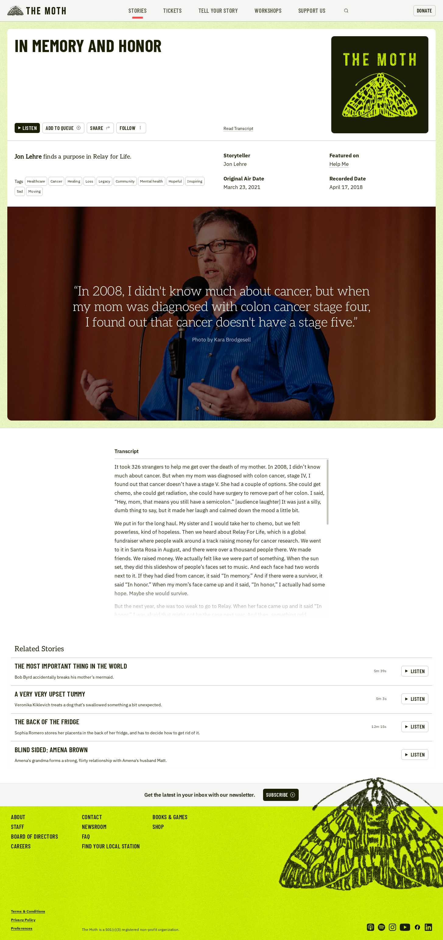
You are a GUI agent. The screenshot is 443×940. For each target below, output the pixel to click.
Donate (424, 10)
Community (125, 181)
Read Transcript (238, 128)
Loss (89, 181)
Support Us (311, 10)
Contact (92, 816)
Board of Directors (34, 836)
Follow (127, 128)
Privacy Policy (23, 919)
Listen (30, 128)
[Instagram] (392, 927)
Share (96, 128)
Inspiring (194, 181)
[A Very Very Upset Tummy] (221, 699)
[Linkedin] (428, 927)
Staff (17, 826)
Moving (34, 191)
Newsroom (94, 826)
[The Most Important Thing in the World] (221, 671)
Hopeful (175, 181)
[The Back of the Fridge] (221, 727)
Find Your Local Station (111, 846)
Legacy (104, 181)
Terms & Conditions (28, 911)
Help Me (339, 163)
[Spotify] (381, 927)
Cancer (56, 181)
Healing (74, 181)
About (18, 816)
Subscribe (277, 794)
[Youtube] (405, 927)
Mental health (151, 181)
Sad (20, 191)
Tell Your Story (218, 10)
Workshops (268, 10)
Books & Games (170, 816)
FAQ (86, 836)
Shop (158, 826)
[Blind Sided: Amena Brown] (221, 755)
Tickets (172, 10)
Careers (20, 846)
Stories (137, 10)
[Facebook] (417, 927)
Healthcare (36, 181)
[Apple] (370, 927)
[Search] (346, 10)
